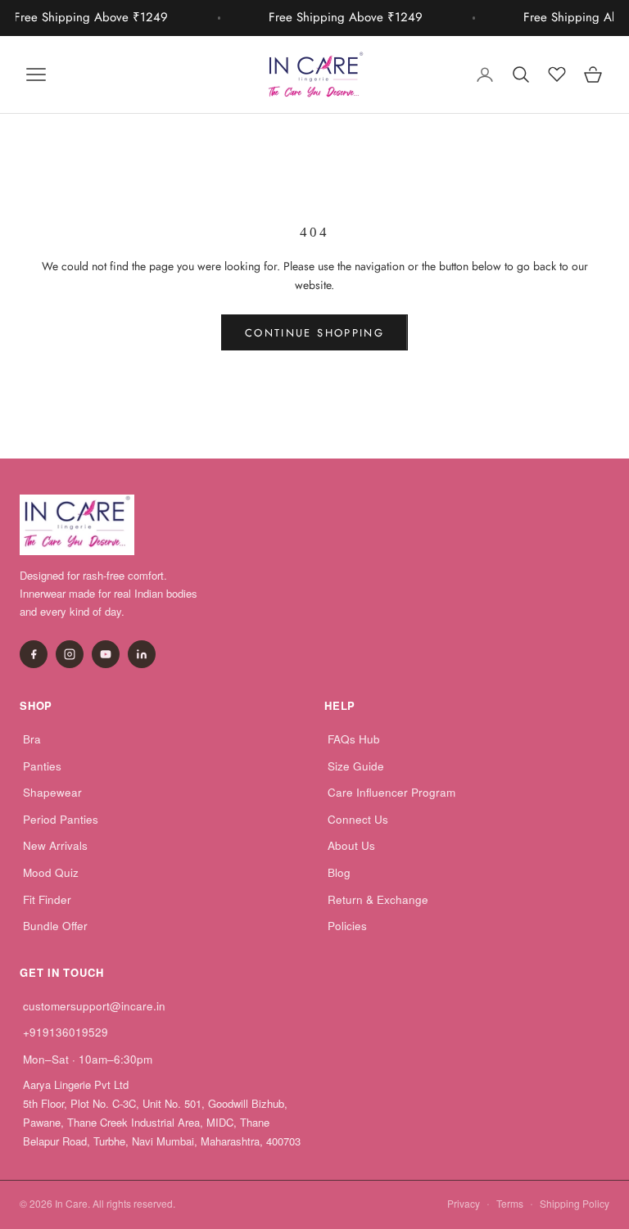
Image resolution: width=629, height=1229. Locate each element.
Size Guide (356, 766)
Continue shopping (314, 333)
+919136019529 (65, 1032)
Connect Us (358, 819)
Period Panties (60, 819)
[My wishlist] (557, 72)
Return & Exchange (378, 899)
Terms (509, 1203)
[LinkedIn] (142, 654)
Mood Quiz (51, 872)
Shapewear (52, 792)
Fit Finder (47, 899)
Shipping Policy (574, 1203)
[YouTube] (106, 654)
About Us (351, 845)
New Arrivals (55, 845)
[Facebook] (34, 654)
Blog (339, 872)
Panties (42, 766)
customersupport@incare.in (94, 1006)
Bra (32, 739)
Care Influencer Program (391, 792)
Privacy (463, 1203)
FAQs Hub (354, 739)
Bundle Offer (55, 925)
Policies (347, 925)
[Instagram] (70, 654)
